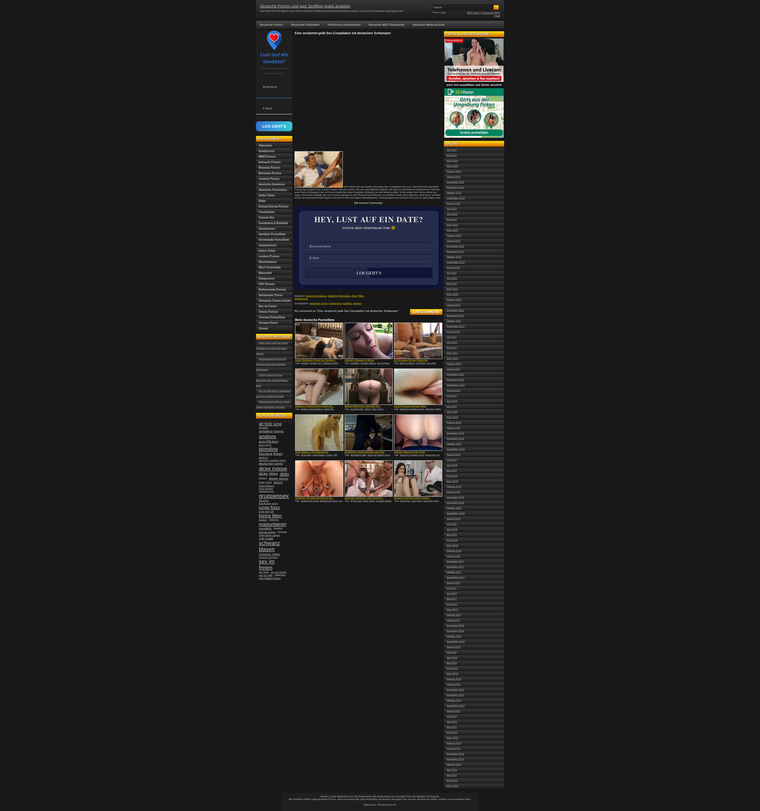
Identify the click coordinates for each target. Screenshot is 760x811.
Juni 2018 (452, 529)
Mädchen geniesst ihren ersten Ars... (314, 406)
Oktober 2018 (454, 508)
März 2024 (452, 166)
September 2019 (456, 449)
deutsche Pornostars (339, 296)
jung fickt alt (266, 511)
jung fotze (421, 363)
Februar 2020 (454, 422)
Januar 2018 (453, 556)
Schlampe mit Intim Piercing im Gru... (314, 498)
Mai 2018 (452, 535)
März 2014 (452, 786)
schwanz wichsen (268, 557)
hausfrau (264, 500)
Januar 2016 (453, 684)
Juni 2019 (452, 465)
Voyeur (263, 328)
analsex (267, 436)
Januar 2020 (453, 428)
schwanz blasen (368, 363)
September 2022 (456, 262)
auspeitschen (357, 409)
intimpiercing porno (329, 501)
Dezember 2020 (455, 374)
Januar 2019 (453, 492)
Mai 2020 (452, 406)
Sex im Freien (268, 306)
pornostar (282, 532)
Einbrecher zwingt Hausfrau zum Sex (364, 452)
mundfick (355, 363)
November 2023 (455, 187)
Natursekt (265, 272)
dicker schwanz (407, 363)
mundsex (278, 528)
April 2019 (452, 476)
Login (443, 12)
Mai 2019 (452, 470)
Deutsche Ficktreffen (305, 24)
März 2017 (452, 609)
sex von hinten (278, 572)
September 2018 (456, 513)
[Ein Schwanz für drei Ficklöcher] (418, 341)
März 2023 (452, 230)
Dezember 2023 (455, 182)
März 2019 (452, 481)
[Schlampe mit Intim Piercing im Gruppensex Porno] (319, 478)
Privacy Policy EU (386, 804)
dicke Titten (358, 296)
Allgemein (265, 145)
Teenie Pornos (268, 311)
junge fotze (417, 501)
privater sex (315, 363)
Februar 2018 (454, 551)
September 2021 (456, 326)
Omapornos (267, 278)
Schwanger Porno (271, 294)
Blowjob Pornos (269, 167)
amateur (305, 363)
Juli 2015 (452, 716)
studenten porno (330, 363)
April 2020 (452, 412)
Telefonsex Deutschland (344, 24)
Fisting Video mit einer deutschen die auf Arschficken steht (272, 380)
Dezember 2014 (455, 754)
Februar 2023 (454, 235)
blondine (268, 449)
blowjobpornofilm (358, 455)
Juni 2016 (452, 657)
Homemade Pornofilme (274, 239)
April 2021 (452, 353)
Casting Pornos (269, 178)
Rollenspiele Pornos (272, 289)
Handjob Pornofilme (272, 234)
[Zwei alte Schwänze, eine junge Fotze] (369, 478)
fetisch (368, 409)
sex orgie (431, 363)
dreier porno (369, 501)
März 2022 (452, 294)
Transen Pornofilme (272, 317)
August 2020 (453, 390)
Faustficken (267, 211)
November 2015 (455, 695)
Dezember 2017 (455, 561)
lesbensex (274, 520)
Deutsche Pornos (271, 24)
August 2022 (453, 267)
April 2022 (452, 289)
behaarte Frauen (270, 161)
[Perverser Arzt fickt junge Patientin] (418, 478)
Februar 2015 (454, 743)
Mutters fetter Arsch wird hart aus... (363, 406)
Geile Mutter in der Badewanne (312, 452)
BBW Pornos (267, 156)
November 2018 (455, 502)
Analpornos (267, 150)
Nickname (270, 87)
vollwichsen (280, 575)
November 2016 (455, 631)
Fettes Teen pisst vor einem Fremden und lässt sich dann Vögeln (272, 348)
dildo (284, 474)
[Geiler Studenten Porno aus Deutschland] (319, 341)
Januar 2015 (453, 748)
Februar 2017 (454, 615)
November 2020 (455, 380)
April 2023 (452, 225)
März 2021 (452, 358)
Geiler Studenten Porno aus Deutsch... (315, 360)
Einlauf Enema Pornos (274, 206)
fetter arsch (377, 409)
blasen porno (265, 445)
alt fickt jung (356, 501)
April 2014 (452, 780)
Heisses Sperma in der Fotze (409, 452)
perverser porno (431, 501)
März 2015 (452, 738)
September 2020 (456, 385)
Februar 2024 (454, 171)
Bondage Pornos (270, 173)
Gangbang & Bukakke (273, 222)
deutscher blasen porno (379, 455)
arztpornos (405, 501)
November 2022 (455, 251)
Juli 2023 (452, 209)
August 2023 (453, 203)
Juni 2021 (452, 342)
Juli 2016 (452, 652)
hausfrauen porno (268, 503)
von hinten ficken (270, 578)
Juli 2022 (452, 273)
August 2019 (453, 454)
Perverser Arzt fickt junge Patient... (412, 498)
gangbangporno (266, 491)
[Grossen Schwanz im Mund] (369, 341)
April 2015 (452, 732)
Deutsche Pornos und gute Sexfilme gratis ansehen (305, 6)
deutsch (263, 457)
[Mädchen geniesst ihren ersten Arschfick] (319, 386)
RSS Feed (473, 12)
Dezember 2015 (455, 689)
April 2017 (452, 604)
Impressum (369, 804)
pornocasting (267, 532)
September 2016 (456, 641)
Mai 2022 (452, 283)
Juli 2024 (452, 150)
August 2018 (453, 519)
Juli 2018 (452, 524)
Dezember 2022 (455, 246)
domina (263, 478)
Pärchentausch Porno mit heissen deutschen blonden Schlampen (271, 364)
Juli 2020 (452, 396)
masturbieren (272, 524)
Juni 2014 (452, 770)
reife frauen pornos (269, 535)
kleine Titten (267, 250)
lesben (263, 520)
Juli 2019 (452, 460)
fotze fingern (267, 485)
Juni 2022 (452, 278)
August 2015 (453, 711)
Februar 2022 (454, 299)
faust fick (430, 409)
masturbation (319, 455)
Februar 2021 (454, 364)
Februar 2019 (454, 486)
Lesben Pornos (269, 256)
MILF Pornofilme (270, 267)
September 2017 (456, 577)
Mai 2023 (452, 219)
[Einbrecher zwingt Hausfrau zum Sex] (369, 432)
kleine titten (270, 515)
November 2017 (455, 567)
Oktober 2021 (454, 321)
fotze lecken (266, 488)
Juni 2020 (452, 401)
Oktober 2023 (454, 193)
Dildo (262, 200)
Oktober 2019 (454, 444)
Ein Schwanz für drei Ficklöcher (411, 360)
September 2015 (456, 706)
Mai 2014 (452, 775)
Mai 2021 (452, 348)
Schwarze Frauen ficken (275, 300)
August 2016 (453, 647)
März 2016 (452, 673)
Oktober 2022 (454, 257)
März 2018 (452, 545)
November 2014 (455, 759)
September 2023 (456, 198)
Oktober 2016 (454, 636)
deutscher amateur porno (412, 409)
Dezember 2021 (455, 310)
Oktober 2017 (454, 572)
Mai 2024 (452, 155)
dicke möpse (273, 468)
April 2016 (452, 668)
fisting (438, 409)
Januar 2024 (453, 177)
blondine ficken (271, 454)
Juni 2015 (452, 722)
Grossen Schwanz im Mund (359, 360)
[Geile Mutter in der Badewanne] (319, 432)
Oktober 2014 (454, 764)
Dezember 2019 (455, 433)
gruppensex (335, 303)
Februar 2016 (454, 679)
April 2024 (452, 161)
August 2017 (453, 583)
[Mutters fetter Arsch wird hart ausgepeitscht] (369, 386)
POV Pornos (267, 283)
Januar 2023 (453, 241)
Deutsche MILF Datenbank (387, 24)
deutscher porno (319, 303)
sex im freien (383, 363)
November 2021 (455, 315)
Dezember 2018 (455, 497)
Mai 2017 (452, 599)
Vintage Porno (268, 322)
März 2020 (452, 417)
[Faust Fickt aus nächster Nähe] (418, 386)
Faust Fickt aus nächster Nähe (410, 406)
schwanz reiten (269, 554)
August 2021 (453, 331)
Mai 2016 (452, 663)
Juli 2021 (452, 337)
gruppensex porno (310, 501)
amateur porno (271, 431)
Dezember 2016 (455, 625)
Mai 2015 (452, 727)
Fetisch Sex (267, 217)
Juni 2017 (452, 593)
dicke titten (306, 455)
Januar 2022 (453, 305)
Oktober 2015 (454, 700)
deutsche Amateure (316, 296)
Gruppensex (301, 298)
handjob (347, 303)
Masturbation (268, 261)
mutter (329, 455)
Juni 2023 (452, 214)
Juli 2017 (452, 588)
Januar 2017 (453, 620)
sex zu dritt (266, 575)
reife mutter (266, 538)
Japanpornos (268, 245)
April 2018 (452, 540)
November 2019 (455, 438)
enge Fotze (265, 482)
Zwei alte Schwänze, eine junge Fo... (364, 498)
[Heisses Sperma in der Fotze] (418, 432)
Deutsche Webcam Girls (429, 24)
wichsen (357, 303)
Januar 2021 (453, 369)
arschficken (268, 441)
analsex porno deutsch (312, 409)
